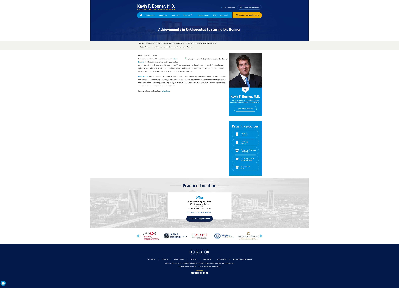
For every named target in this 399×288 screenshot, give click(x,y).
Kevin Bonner (143, 76)
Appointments (203, 15)
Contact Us (224, 15)
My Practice (150, 15)
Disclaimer (151, 259)
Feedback (207, 259)
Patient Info (188, 15)
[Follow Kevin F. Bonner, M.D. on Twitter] (197, 252)
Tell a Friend (179, 259)
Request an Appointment (249, 15)
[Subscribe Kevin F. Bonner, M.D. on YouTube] (207, 252)
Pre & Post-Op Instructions (247, 159)
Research (175, 15)
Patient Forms (244, 134)
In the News (144, 47)
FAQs (215, 15)
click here (166, 91)
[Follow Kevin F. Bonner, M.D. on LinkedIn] (202, 252)
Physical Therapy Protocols (248, 151)
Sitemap (193, 259)
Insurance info (245, 167)
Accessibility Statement (242, 259)
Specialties (163, 15)
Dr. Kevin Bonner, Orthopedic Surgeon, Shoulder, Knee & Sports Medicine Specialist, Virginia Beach (176, 43)
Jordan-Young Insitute (187, 266)
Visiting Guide (244, 142)
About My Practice (245, 109)
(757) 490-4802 (229, 7)
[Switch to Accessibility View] (3, 283)
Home (141, 15)
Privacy (165, 259)
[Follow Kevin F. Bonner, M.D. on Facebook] (191, 252)
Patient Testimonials (251, 7)
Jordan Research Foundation (209, 266)
